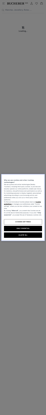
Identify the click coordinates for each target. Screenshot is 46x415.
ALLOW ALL (23, 235)
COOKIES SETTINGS (23, 222)
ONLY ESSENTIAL (23, 228)
